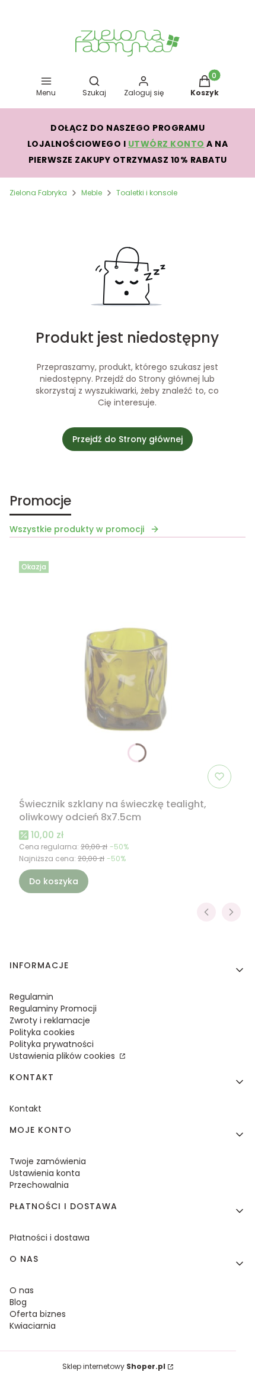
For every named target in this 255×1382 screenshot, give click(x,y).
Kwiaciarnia (32, 1326)
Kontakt (25, 1108)
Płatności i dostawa (49, 1238)
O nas (21, 1290)
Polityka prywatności (51, 1044)
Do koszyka (53, 881)
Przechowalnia (39, 1185)
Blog (18, 1302)
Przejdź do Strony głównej (127, 439)
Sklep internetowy (113, 1366)
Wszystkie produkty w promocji (76, 529)
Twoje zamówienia (47, 1161)
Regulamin (31, 997)
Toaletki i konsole (146, 193)
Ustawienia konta (44, 1173)
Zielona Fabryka (38, 193)
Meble (91, 193)
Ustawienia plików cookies (63, 1056)
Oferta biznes (37, 1314)
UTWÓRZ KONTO (166, 144)
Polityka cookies (42, 1032)
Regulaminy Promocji (53, 1008)
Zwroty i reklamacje (49, 1020)
